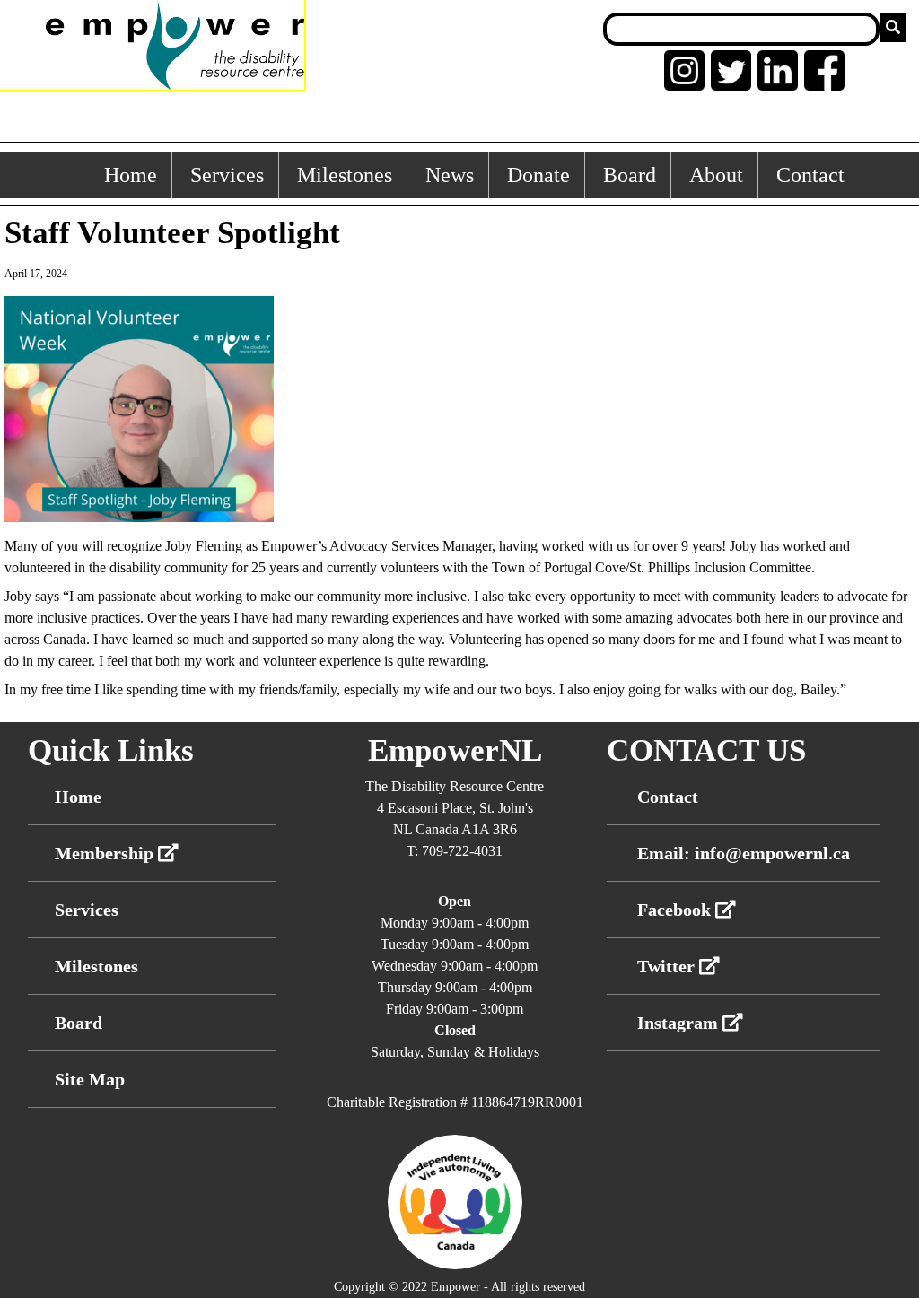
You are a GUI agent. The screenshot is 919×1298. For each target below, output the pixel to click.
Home (130, 175)
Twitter (668, 966)
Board (629, 175)
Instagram (679, 1022)
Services (227, 175)
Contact (810, 175)
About (716, 175)
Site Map (90, 1079)
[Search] (893, 27)
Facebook (676, 909)
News (449, 175)
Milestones (344, 175)
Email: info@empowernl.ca (743, 853)
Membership (106, 853)
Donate (538, 175)
